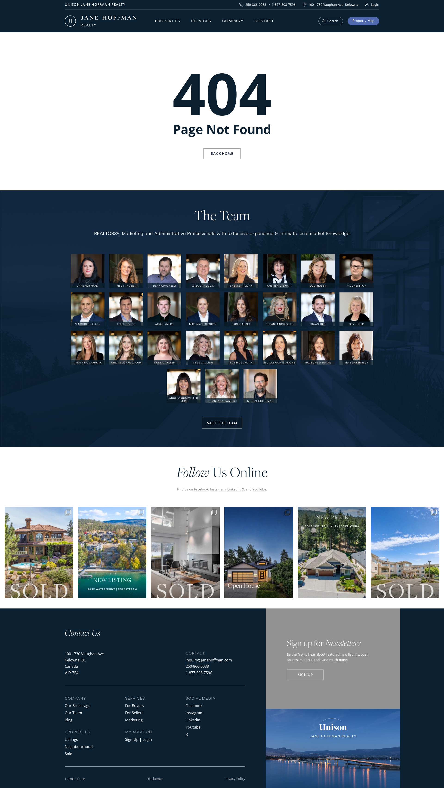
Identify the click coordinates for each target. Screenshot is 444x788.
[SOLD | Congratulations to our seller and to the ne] (185, 552)
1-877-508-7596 (284, 4)
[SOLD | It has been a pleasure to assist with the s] (39, 552)
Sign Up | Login (138, 739)
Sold (68, 753)
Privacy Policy (235, 778)
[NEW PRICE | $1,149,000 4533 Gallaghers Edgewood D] (332, 552)
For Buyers (134, 705)
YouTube (259, 489)
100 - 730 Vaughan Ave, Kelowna (333, 4)
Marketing (134, 719)
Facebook (201, 489)
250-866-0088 (255, 4)
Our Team (73, 712)
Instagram (218, 489)
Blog (68, 719)
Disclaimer (155, 778)
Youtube (193, 727)
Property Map (363, 21)
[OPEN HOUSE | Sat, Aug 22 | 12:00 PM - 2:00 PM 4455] (258, 552)
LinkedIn (233, 489)
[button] (222, 423)
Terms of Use (75, 778)
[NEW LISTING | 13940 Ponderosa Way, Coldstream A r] (112, 552)
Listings (71, 739)
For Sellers (134, 712)
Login (375, 4)
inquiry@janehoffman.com (209, 660)
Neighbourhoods (80, 746)
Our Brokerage (77, 705)
